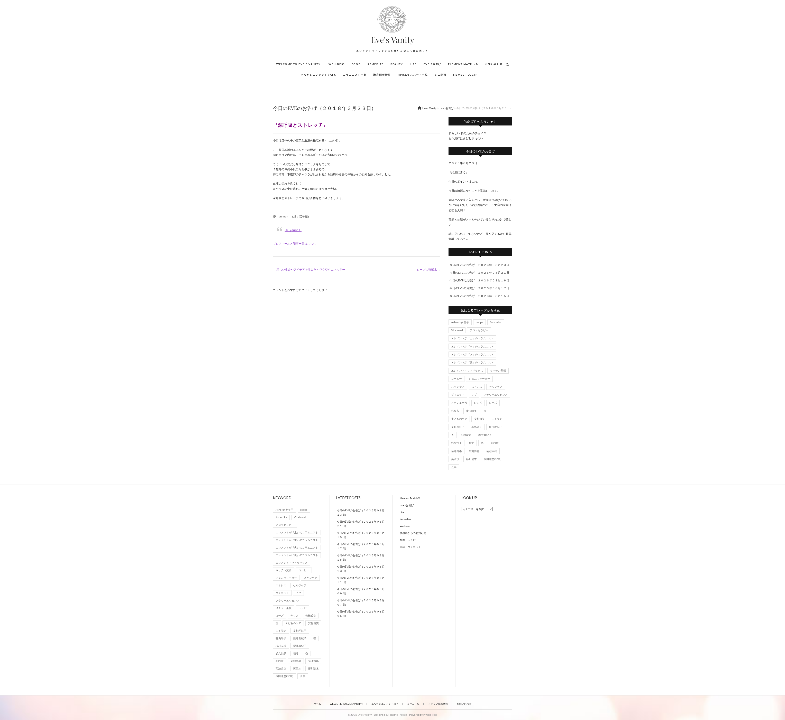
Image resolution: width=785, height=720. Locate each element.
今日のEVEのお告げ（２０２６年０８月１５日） (481, 296)
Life (413, 64)
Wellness (337, 64)
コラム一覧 (413, 703)
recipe (479, 322)
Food (356, 64)
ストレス (476, 386)
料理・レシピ (408, 540)
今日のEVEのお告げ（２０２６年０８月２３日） (481, 265)
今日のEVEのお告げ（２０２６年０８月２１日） (481, 272)
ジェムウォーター (479, 378)
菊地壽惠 (456, 451)
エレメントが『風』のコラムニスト (472, 362)
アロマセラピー (479, 330)
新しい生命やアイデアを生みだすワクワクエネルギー (309, 269)
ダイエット (457, 394)
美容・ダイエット (410, 547)
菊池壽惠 (474, 451)
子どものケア (459, 418)
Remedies (376, 64)
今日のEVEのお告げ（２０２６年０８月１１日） (361, 580)
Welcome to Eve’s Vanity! (299, 64)
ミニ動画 (440, 74)
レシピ (478, 402)
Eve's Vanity (392, 40)
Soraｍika (495, 322)
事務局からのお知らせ (413, 533)
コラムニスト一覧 (355, 74)
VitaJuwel (457, 330)
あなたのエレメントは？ (384, 703)
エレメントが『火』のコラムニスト (472, 354)
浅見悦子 (456, 443)
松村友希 (466, 435)
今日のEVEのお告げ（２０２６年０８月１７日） (481, 288)
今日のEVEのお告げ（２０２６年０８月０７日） (361, 602)
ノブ (474, 394)
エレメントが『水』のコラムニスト (472, 346)
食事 (453, 467)
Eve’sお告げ (432, 64)
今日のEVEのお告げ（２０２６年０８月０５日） (361, 613)
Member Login (465, 74)
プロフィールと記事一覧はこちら (294, 243)
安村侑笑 (479, 418)
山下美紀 (497, 418)
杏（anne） (293, 230)
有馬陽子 (476, 427)
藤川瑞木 (471, 459)
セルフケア (495, 386)
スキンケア (457, 386)
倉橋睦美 (471, 410)
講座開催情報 (382, 74)
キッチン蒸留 (498, 370)
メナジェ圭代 (459, 402)
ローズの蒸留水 (428, 269)
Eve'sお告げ (407, 505)
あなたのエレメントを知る (318, 74)
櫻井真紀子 (485, 435)
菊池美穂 (491, 451)
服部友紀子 (495, 427)
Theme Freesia (398, 714)
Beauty (396, 64)
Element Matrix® (463, 64)
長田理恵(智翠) (492, 459)
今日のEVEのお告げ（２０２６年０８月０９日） (361, 591)
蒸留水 (455, 459)
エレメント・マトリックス (467, 370)
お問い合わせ (494, 64)
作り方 (455, 410)
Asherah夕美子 (460, 322)
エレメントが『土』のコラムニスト (472, 338)
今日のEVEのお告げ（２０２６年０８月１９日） (481, 280)
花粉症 (495, 443)
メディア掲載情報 (438, 703)
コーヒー (456, 378)
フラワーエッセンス (496, 394)
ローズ (493, 402)
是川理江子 (457, 427)
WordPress (430, 714)
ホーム (317, 703)
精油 (471, 443)
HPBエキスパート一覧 (413, 74)
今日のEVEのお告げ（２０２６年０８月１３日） (361, 568)
